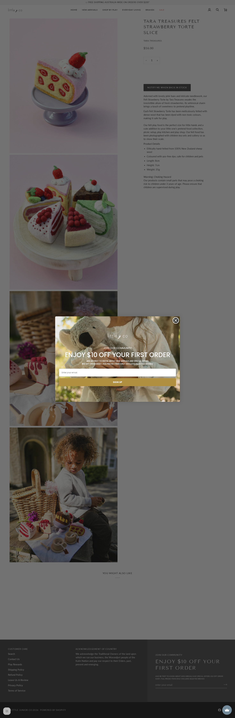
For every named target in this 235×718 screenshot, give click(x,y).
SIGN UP (117, 382)
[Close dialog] (176, 320)
